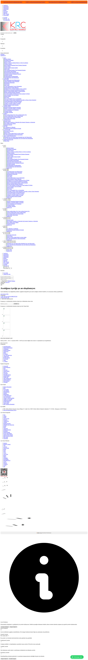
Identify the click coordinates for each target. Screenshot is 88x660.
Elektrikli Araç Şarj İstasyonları (28, 243)
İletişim (4, 10)
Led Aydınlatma (17, 203)
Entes (4, 451)
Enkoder (13, 223)
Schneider (5, 458)
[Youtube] (6, 336)
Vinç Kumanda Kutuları (23, 159)
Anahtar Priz (6, 356)
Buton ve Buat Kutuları (22, 182)
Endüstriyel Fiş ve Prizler (23, 180)
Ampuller (13, 206)
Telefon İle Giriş (6, 274)
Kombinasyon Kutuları (22, 181)
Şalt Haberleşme (18, 166)
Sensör (11, 220)
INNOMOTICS (6, 460)
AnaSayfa (5, 5)
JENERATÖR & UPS (8, 139)
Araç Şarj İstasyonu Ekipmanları (28, 244)
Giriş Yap (3, 282)
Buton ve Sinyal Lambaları (25, 151)
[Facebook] (6, 314)
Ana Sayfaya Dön (4, 294)
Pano (10, 189)
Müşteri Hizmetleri (7, 387)
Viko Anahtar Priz (7, 378)
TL (4, 20)
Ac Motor (5, 361)
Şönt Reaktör (16, 160)
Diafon (11, 187)
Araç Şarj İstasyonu (7, 355)
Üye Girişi (5, 273)
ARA (15, 32)
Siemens (5, 443)
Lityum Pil (5, 366)
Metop (4, 456)
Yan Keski (5, 438)
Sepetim (5, 393)
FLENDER (5, 459)
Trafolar (12, 153)
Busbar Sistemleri (19, 184)
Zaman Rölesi (6, 376)
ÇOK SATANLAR (5, 297)
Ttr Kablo (5, 382)
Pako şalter (5, 437)
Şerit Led (5, 369)
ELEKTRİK (6, 78)
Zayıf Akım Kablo (19, 213)
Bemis (4, 449)
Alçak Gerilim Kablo (21, 212)
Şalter (11, 158)
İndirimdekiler (6, 391)
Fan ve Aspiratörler (19, 190)
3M (4, 466)
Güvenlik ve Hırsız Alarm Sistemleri (31, 191)
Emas (4, 450)
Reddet (31, 624)
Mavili (4, 455)
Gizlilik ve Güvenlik (7, 399)
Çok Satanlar (6, 390)
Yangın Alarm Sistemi (8, 434)
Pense (11, 236)
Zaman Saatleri (17, 156)
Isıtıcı (10, 176)
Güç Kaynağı (6, 418)
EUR (8, 20)
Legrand (5, 446)
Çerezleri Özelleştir (5, 626)
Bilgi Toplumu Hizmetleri (8, 404)
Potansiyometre (6, 432)
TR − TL (7, 18)
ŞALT (4, 57)
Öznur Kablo (6, 448)
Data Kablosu (6, 381)
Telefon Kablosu (7, 379)
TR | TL (7, 265)
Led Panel (5, 373)
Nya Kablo (5, 359)
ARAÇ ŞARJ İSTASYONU (9, 136)
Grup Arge (5, 454)
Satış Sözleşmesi (6, 396)
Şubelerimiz (5, 9)
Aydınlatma (5, 349)
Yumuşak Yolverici (19, 163)
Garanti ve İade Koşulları (8, 398)
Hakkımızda (6, 7)
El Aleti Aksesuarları (20, 238)
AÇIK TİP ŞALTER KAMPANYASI (9, 296)
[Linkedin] (6, 328)
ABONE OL (16, 303)
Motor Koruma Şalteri (8, 436)
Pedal (11, 175)
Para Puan (5, 11)
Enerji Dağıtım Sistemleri (23, 154)
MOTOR (5, 126)
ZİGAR (5, 463)
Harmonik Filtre (17, 161)
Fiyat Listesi (6, 15)
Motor (4, 352)
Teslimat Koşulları (7, 400)
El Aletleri (5, 354)
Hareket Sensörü (7, 423)
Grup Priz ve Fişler (19, 194)
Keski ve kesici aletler (21, 237)
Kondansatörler (17, 165)
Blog (4, 388)
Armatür (13, 205)
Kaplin (4, 426)
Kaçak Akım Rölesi (7, 433)
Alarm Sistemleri (18, 172)
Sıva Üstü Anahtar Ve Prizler (26, 185)
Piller (10, 249)
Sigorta (12, 150)
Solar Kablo (15, 215)
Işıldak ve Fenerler (19, 202)
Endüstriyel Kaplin (19, 229)
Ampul (4, 416)
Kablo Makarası (17, 179)
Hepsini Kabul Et (13, 626)
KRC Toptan (6, 14)
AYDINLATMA (7, 106)
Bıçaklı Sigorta (6, 357)
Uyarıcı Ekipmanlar (20, 177)
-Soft (38, 532)
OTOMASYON (7, 119)
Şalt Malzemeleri (7, 346)
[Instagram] (6, 321)
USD (6, 20)
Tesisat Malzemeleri (20, 192)
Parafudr (13, 164)
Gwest (4, 453)
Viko (4, 445)
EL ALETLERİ (6, 129)
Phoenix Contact (7, 444)
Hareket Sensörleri (19, 201)
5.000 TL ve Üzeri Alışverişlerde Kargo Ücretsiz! (25, 2)
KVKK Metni (6, 401)
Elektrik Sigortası (7, 429)
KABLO (5, 113)
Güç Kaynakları (17, 186)
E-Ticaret (40, 532)
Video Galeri (6, 403)
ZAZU (4, 461)
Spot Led (5, 372)
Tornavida (14, 234)
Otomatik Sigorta (7, 374)
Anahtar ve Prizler (19, 195)
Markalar (5, 12)
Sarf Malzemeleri (18, 171)
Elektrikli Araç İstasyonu (8, 424)
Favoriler (5, 17)
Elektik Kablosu (6, 350)
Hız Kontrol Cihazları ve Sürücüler (30, 221)
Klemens (5, 419)
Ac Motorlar (15, 228)
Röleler (12, 148)
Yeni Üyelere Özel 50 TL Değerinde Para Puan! (47, 2)
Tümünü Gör (9, 167)
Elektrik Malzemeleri (7, 347)
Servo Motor (15, 222)
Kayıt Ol (7, 282)
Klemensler (14, 174)
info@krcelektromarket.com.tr (9, 410)
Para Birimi (5, 268)
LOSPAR (5, 464)
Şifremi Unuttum (11, 281)
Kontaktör (14, 149)
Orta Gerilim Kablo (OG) (24, 211)
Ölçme (11, 155)
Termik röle (5, 377)
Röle (4, 414)
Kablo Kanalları (17, 196)
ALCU (4, 465)
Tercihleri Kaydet (12, 658)
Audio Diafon (6, 371)
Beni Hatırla (5, 281)
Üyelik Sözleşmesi (7, 395)
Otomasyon (5, 351)
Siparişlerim (5, 6)
